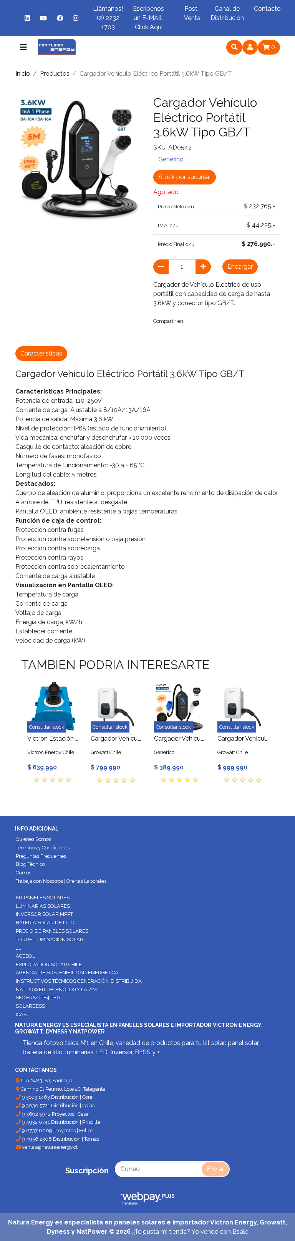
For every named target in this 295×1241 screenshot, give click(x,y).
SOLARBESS (30, 1006)
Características (41, 353)
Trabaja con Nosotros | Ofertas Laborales (61, 881)
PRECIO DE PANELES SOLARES (52, 931)
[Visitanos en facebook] (60, 18)
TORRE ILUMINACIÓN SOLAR (49, 939)
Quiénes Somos (33, 839)
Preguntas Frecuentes (41, 856)
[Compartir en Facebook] (194, 321)
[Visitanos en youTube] (43, 18)
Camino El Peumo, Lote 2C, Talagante (62, 1089)
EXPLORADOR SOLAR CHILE (49, 964)
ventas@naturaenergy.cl (49, 1147)
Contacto (267, 8)
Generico (171, 159)
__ (18, 947)
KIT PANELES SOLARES (43, 897)
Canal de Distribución (227, 13)
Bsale (240, 1231)
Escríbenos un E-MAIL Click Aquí (148, 18)
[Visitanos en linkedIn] (27, 18)
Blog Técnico (30, 864)
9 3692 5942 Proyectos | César (55, 1114)
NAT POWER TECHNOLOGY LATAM (56, 989)
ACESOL (25, 956)
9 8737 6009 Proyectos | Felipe (57, 1130)
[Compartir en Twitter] (212, 321)
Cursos (23, 873)
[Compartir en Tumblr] (246, 321)
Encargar (240, 266)
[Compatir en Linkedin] (262, 321)
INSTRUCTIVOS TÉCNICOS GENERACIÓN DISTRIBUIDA (79, 981)
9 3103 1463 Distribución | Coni (56, 1097)
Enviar (215, 1169)
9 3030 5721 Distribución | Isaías (57, 1105)
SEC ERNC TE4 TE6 (38, 997)
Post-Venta (192, 13)
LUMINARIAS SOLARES (43, 906)
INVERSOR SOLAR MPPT (44, 914)
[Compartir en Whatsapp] (161, 336)
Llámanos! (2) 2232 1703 (108, 18)
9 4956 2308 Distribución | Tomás (60, 1139)
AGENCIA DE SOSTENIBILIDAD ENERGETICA (67, 972)
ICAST (22, 1014)
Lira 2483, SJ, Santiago (46, 1080)
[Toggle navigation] (23, 47)
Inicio (22, 73)
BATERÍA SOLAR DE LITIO (45, 922)
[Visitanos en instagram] (75, 18)
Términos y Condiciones (43, 848)
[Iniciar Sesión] (250, 47)
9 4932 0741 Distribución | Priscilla (60, 1122)
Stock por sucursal (184, 177)
